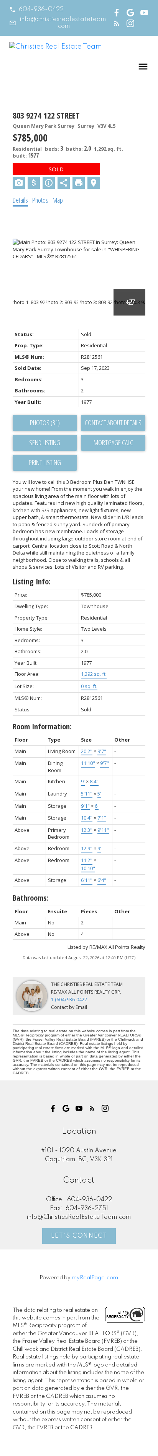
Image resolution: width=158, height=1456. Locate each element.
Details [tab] (20, 200)
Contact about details (113, 422)
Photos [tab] (40, 200)
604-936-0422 (41, 10)
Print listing (45, 462)
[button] (36, 9)
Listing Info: (32, 581)
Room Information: (42, 726)
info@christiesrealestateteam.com (63, 22)
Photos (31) (45, 422)
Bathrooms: (30, 898)
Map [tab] (58, 200)
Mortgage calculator (113, 443)
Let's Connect (79, 1236)
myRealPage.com (95, 1277)
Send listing (44, 442)
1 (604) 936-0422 (69, 999)
